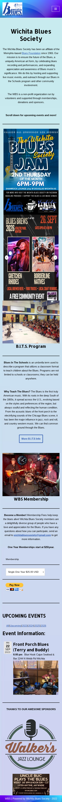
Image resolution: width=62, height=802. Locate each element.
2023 (24, 625)
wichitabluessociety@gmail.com (32, 535)
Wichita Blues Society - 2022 (41, 798)
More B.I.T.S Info (31, 438)
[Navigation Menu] (56, 9)
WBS (8, 798)
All (7, 625)
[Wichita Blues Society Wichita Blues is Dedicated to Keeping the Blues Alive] (12, 8)
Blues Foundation (31, 53)
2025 (37, 625)
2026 (43, 625)
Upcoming (15, 625)
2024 (31, 625)
